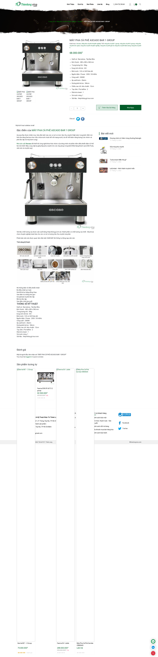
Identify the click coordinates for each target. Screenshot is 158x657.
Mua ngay (130, 107)
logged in (29, 357)
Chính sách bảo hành (100, 433)
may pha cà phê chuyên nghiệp (90, 45)
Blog (107, 4)
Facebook (125, 423)
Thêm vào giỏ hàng (108, 107)
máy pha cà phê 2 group (127, 43)
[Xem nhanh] (18, 638)
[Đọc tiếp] (77, 633)
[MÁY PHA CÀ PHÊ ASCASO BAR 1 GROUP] (83, 119)
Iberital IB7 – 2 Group (25, 643)
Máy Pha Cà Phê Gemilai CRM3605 (85, 644)
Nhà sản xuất (24, 143)
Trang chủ (51, 21)
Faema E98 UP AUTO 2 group (45, 389)
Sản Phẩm (90, 4)
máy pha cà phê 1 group (111, 43)
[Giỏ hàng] (135, 4)
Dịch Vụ (80, 4)
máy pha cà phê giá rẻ (107, 45)
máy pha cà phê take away (122, 45)
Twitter (125, 428)
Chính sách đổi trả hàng (101, 426)
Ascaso (80, 21)
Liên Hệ (99, 4)
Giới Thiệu (70, 4)
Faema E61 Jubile (63, 643)
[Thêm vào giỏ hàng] (18, 633)
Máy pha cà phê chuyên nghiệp (66, 21)
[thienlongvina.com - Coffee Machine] (26, 6)
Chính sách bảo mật (100, 417)
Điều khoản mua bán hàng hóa (103, 429)
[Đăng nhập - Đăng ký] (130, 4)
